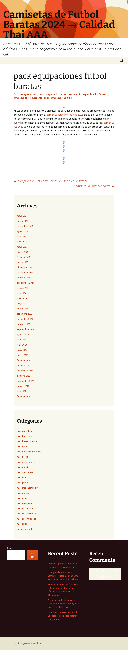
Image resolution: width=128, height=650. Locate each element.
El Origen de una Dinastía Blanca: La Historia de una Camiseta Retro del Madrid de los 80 (63, 576)
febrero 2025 (23, 257)
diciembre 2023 (24, 313)
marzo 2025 (22, 251)
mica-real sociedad (26, 513)
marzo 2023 (22, 355)
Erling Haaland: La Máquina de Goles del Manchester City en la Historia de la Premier (63, 604)
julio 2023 (21, 339)
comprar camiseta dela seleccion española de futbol (50, 181)
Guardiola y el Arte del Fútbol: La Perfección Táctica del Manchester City (63, 616)
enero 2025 (22, 262)
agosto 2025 (23, 231)
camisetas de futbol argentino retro (32, 97)
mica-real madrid (25, 508)
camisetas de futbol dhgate (94, 186)
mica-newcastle (25, 503)
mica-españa (23, 467)
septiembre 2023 (25, 329)
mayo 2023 (22, 349)
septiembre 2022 (25, 380)
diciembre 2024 (24, 267)
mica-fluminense (25, 472)
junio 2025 (22, 241)
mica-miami (22, 498)
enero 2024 (22, 308)
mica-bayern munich (27, 441)
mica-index (22, 477)
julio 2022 (21, 391)
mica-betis (22, 446)
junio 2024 (22, 298)
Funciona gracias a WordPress (29, 643)
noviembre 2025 (25, 226)
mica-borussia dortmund (29, 451)
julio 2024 (21, 293)
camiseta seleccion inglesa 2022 (65, 114)
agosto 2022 (23, 386)
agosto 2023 (23, 334)
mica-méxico (23, 492)
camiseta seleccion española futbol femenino (85, 94)
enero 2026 (22, 220)
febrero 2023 (23, 360)
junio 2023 (22, 344)
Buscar (10, 547)
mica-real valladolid (26, 518)
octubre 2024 (23, 277)
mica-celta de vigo (26, 461)
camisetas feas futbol (61, 97)
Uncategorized (49, 94)
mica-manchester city (27, 487)
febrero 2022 (23, 396)
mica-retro (22, 523)
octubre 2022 (23, 375)
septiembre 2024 (25, 282)
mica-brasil (22, 456)
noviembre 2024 (25, 272)
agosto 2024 (23, 287)
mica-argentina (24, 430)
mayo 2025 (22, 246)
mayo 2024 (22, 303)
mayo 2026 (22, 215)
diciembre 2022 (24, 365)
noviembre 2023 (25, 318)
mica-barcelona (24, 436)
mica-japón (22, 482)
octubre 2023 (23, 324)
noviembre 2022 (25, 370)
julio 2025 (21, 236)
